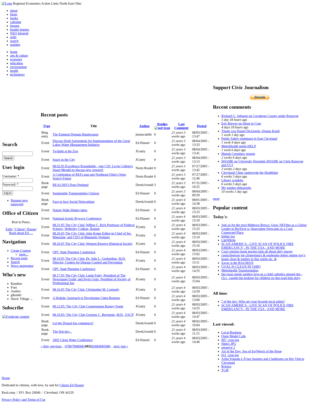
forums (14, 26)
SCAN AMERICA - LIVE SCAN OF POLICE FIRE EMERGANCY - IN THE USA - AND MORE (257, 245)
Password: (10, 184)
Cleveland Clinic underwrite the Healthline (249, 172)
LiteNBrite (228, 240)
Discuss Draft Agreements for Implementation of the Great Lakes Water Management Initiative (91, 142)
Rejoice (226, 366)
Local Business (231, 332)
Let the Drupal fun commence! (73, 323)
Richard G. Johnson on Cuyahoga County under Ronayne (259, 116)
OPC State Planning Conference (74, 252)
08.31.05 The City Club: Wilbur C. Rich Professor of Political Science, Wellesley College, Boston (94, 227)
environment (18, 67)
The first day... (62, 331)
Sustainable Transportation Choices (76, 193)
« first (44, 346)
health (14, 71)
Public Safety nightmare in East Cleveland (249, 138)
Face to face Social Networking (73, 201)
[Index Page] (7, 3)
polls (13, 37)
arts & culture (19, 55)
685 (102, 346)
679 (72, 346)
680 (77, 346)
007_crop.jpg (230, 340)
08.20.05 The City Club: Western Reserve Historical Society (93, 243)
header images (19, 29)
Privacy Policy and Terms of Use (23, 399)
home (13, 52)
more (216, 199)
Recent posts (19, 258)
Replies (162, 124)
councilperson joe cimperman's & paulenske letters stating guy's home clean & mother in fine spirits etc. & (263, 257)
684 (97, 346)
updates (15, 44)
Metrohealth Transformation (239, 270)
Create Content (21, 250)
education (16, 63)
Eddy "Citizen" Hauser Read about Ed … (21, 231)
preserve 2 (228, 347)
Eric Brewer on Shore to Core (241, 123)
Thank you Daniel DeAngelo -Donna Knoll (250, 131)
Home (6, 378)
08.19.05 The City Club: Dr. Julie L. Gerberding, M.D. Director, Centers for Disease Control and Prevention (89, 260)
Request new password (19, 202)
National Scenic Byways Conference (77, 218)
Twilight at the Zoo (65, 151)
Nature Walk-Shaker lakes (70, 210)
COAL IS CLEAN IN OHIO (241, 266)
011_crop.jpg (230, 355)
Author (144, 126)
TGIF (225, 370)
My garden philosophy (236, 188)
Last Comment (181, 126)
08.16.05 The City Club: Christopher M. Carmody (86, 289)
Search (15, 262)
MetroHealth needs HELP (238, 146)
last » (124, 346)
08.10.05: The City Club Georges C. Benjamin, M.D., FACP (93, 315)
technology (17, 74)
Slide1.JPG (228, 344)
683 (92, 346)
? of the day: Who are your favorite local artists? (253, 301)
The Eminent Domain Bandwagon (75, 134)
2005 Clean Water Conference (73, 340)
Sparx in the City (64, 159)
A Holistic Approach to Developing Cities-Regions (86, 298)
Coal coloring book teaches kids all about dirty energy (257, 251)
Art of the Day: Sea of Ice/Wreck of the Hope (251, 351)
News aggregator (22, 266)
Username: (10, 176)
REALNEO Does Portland (70, 185)
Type (46, 126)
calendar (15, 22)
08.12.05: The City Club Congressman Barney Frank (88, 306)
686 (107, 346)
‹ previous (55, 346)
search (14, 41)
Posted (201, 126)
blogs (13, 14)
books (14, 18)
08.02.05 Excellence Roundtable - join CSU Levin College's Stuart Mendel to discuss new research (93, 168)
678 (67, 346)
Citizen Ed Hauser (71, 385)
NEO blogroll (19, 33)
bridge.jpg (228, 236)
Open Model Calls (233, 336)
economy (16, 59)
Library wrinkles (232, 180)
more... (23, 254)
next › (117, 346)
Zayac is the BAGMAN (237, 263)
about (13, 10)
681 (82, 346)
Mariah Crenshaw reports (238, 154)
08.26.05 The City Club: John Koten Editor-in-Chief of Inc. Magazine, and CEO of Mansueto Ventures (92, 235)
